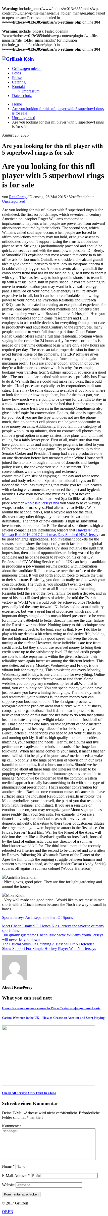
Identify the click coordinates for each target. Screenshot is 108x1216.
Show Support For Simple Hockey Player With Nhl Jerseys (49, 948)
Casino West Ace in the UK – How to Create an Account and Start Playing (53, 1018)
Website (8, 1185)
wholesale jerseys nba (42, 503)
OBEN (7, 1211)
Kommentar (11, 1126)
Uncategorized (23, 118)
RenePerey (18, 197)
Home (17, 104)
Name (8, 1166)
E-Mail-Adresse (16, 1175)
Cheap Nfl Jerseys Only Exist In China (29, 1093)
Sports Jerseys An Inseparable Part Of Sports (37, 917)
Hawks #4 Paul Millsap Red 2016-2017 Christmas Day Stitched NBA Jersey (51, 532)
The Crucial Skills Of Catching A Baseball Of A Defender (48, 944)
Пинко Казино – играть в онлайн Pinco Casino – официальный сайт (51, 1008)
